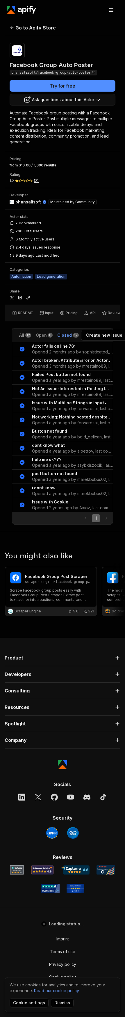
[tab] (22, 313)
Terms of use (62, 951)
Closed (67, 335)
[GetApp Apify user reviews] (17, 870)
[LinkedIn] (21, 797)
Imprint (62, 938)
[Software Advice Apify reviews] (42, 870)
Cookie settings (29, 1002)
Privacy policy (62, 964)
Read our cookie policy (56, 990)
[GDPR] (52, 833)
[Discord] (87, 797)
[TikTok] (103, 797)
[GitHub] (54, 797)
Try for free (62, 86)
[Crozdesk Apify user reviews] (75, 888)
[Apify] (21, 10)
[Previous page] (85, 518)
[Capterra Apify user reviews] (75, 870)
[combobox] (62, 99)
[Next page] (106, 518)
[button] (62, 657)
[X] (38, 797)
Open (43, 335)
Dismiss (62, 1002)
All (24, 335)
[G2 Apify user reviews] (106, 870)
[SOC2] (73, 833)
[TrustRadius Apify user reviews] (50, 888)
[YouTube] (70, 797)
